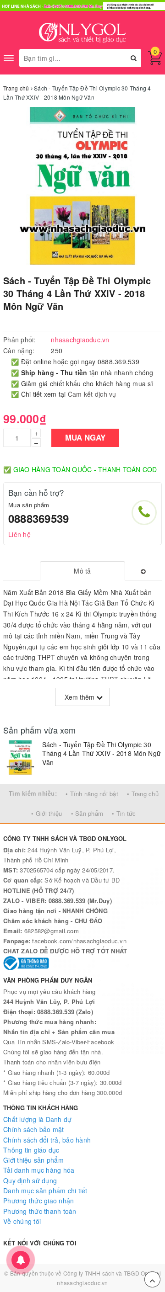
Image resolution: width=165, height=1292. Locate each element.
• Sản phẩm (87, 813)
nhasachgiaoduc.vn (82, 1283)
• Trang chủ (143, 793)
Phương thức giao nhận (38, 1200)
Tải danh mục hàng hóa (38, 1170)
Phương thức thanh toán (40, 1211)
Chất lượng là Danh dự (37, 1119)
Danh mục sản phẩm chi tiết (45, 1190)
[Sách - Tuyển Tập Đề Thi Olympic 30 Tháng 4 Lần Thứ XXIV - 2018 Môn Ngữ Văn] (20, 757)
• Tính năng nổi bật (92, 793)
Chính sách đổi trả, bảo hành (47, 1139)
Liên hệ (19, 534)
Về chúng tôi (22, 1221)
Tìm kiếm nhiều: (33, 793)
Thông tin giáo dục (31, 1149)
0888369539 (38, 518)
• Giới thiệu (46, 813)
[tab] (83, 570)
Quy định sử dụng (30, 1180)
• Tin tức (124, 813)
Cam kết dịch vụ (92, 394)
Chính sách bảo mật (33, 1129)
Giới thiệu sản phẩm (33, 1159)
